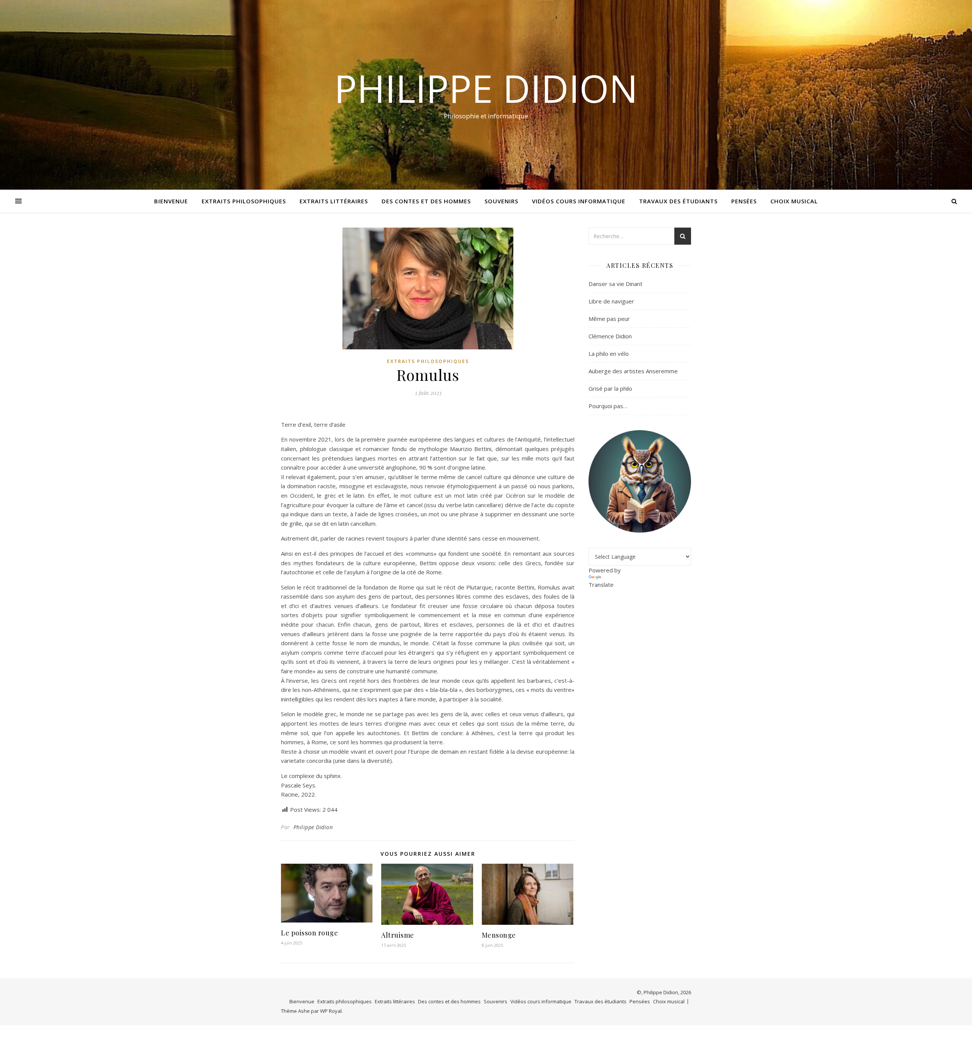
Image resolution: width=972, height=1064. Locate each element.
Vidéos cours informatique (578, 201)
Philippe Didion (486, 88)
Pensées (744, 201)
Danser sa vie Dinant (615, 284)
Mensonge (499, 935)
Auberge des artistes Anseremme (633, 371)
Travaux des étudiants (678, 201)
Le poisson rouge (309, 932)
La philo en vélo (609, 353)
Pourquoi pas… (608, 406)
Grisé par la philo (610, 388)
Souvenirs (501, 201)
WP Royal (331, 1010)
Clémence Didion (610, 336)
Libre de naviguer (611, 301)
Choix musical (794, 201)
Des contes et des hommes (426, 201)
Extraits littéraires (334, 201)
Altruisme (397, 935)
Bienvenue (171, 201)
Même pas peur (609, 318)
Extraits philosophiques (244, 201)
